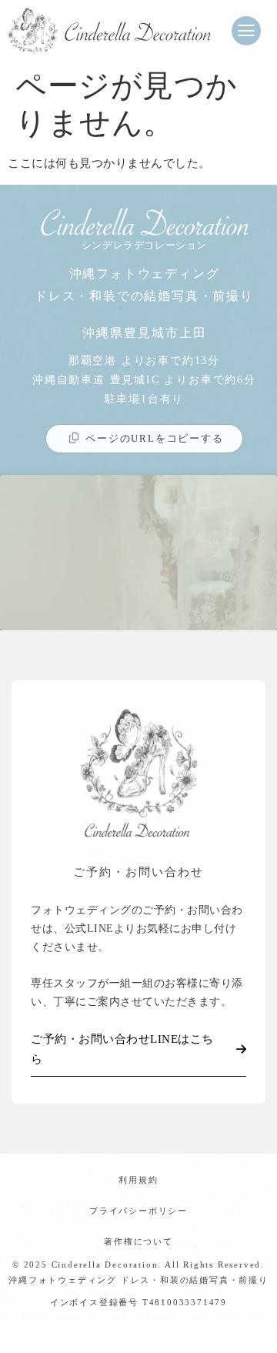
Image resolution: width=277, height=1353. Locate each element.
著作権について (138, 1241)
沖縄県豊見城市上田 (144, 332)
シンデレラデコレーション (144, 245)
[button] (246, 30)
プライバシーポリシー (138, 1210)
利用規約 (138, 1179)
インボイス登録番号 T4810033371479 (138, 1302)
